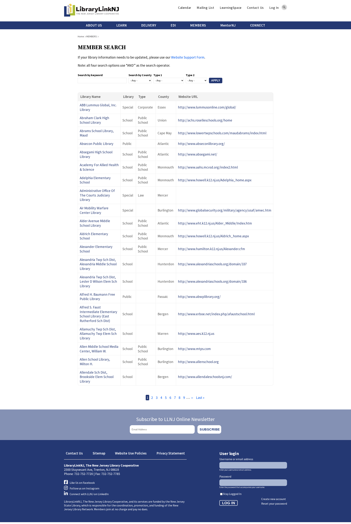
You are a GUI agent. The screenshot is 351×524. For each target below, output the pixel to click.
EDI (173, 25)
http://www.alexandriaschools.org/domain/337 (212, 264)
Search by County (140, 75)
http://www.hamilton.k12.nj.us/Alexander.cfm (211, 249)
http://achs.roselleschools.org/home (205, 120)
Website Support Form (187, 57)
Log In (274, 7)
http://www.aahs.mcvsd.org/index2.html (208, 167)
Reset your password (274, 503)
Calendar (184, 7)
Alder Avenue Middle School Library (95, 223)
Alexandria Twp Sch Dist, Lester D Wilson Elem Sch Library (98, 281)
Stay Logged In (232, 494)
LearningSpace (230, 7)
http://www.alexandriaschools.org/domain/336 (212, 281)
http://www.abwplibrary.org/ (199, 296)
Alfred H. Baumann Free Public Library (97, 296)
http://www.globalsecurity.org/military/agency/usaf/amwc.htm (224, 210)
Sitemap (99, 453)
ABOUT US (94, 25)
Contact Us (255, 7)
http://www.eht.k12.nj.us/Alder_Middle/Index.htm (215, 223)
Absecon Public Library (96, 143)
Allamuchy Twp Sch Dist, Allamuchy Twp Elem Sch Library (98, 333)
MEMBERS (198, 25)
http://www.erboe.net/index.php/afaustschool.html (216, 314)
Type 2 (190, 75)
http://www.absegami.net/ (197, 154)
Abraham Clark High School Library (94, 120)
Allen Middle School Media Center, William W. (99, 348)
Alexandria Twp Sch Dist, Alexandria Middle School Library (98, 264)
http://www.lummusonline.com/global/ (207, 107)
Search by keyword (90, 75)
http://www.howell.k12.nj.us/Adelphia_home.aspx (214, 180)
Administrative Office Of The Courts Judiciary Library (97, 195)
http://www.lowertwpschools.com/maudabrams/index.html (222, 133)
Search (284, 7)
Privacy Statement (170, 453)
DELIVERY (148, 25)
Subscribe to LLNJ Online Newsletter (175, 419)
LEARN (121, 25)
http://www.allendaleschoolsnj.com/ (205, 377)
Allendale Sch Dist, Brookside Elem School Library (97, 376)
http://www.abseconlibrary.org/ (201, 143)
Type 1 (157, 75)
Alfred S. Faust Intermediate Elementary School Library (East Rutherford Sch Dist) (98, 314)
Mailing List (205, 7)
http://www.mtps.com (194, 349)
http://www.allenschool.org (198, 362)
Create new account (273, 499)
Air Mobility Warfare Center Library (94, 210)
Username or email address (236, 459)
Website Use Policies (131, 453)
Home (81, 36)
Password (225, 476)
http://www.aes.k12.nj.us (196, 333)
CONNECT (257, 25)
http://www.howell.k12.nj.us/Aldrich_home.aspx (213, 236)
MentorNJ (228, 25)
